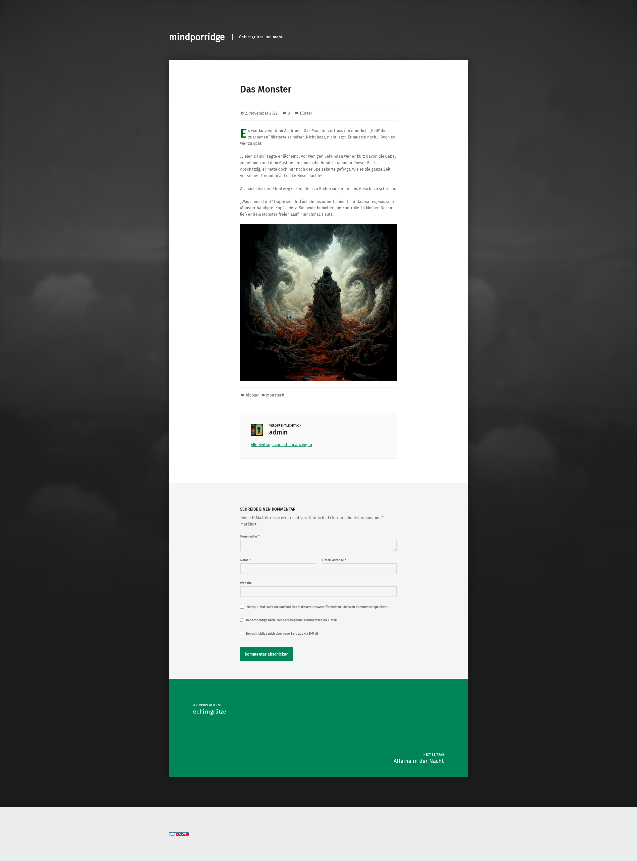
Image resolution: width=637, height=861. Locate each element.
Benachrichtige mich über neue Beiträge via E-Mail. (282, 633)
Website (246, 583)
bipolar (252, 395)
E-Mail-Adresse (334, 560)
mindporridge (197, 37)
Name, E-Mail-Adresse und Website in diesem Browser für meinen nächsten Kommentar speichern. (317, 607)
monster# (275, 395)
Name (245, 560)
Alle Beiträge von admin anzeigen (281, 444)
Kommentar (250, 536)
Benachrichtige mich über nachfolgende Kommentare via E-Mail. (291, 620)
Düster (306, 113)
